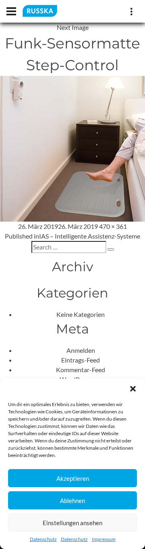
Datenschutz (43, 539)
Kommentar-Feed (80, 369)
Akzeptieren (72, 478)
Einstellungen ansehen (72, 522)
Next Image (73, 27)
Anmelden (80, 350)
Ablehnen (72, 500)
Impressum (104, 539)
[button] (133, 389)
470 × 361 (113, 226)
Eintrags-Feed (80, 360)
